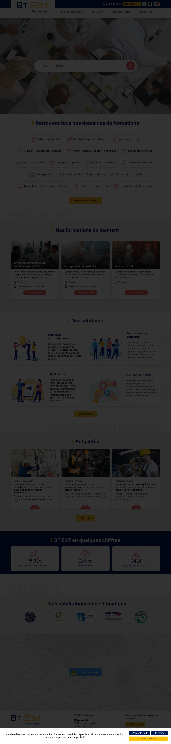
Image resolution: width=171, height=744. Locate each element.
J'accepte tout (139, 733)
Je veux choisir (148, 738)
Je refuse (159, 733)
